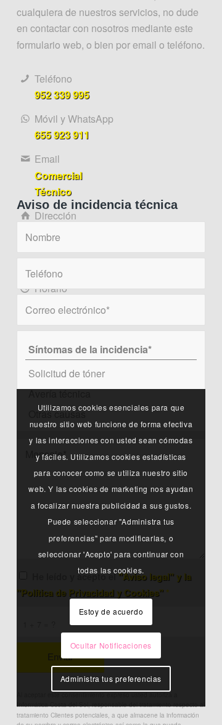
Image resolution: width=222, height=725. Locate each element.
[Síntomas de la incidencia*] (111, 349)
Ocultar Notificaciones (111, 645)
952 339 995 (62, 95)
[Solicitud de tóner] (111, 373)
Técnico (53, 191)
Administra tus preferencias (111, 678)
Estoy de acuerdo (111, 611)
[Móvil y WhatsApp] (25, 119)
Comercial (58, 175)
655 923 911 (62, 135)
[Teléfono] (25, 79)
